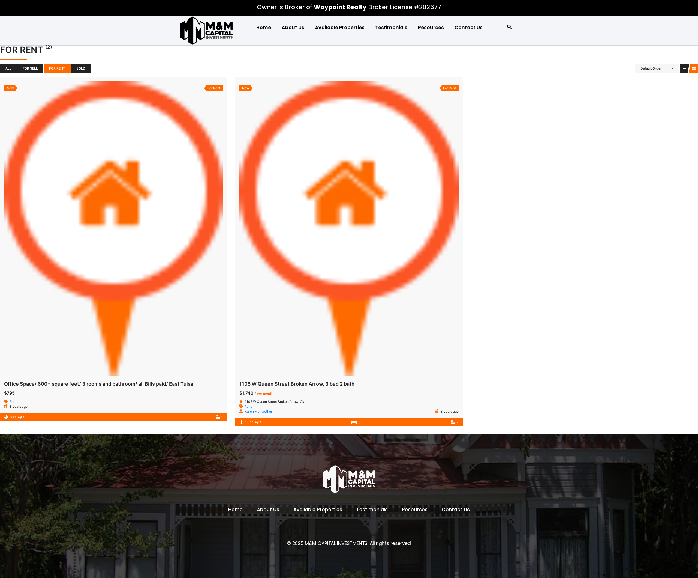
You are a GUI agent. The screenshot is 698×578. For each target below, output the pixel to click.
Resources (431, 27)
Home (263, 27)
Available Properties (340, 27)
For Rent (57, 68)
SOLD (80, 68)
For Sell (30, 68)
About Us (293, 27)
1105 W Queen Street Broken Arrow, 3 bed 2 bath (296, 384)
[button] (509, 26)
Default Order (651, 68)
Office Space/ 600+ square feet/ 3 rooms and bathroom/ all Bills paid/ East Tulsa (98, 384)
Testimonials (391, 27)
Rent (12, 402)
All (8, 68)
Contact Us (469, 27)
